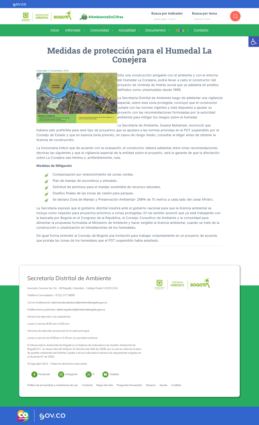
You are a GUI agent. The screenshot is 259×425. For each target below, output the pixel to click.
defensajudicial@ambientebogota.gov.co (81, 309)
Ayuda (163, 385)
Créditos (176, 385)
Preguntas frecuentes (129, 385)
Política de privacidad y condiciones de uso (52, 385)
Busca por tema (204, 13)
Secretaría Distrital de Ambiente (69, 278)
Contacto (87, 385)
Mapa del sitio (104, 385)
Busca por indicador (167, 13)
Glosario (151, 385)
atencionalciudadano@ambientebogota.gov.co (79, 302)
